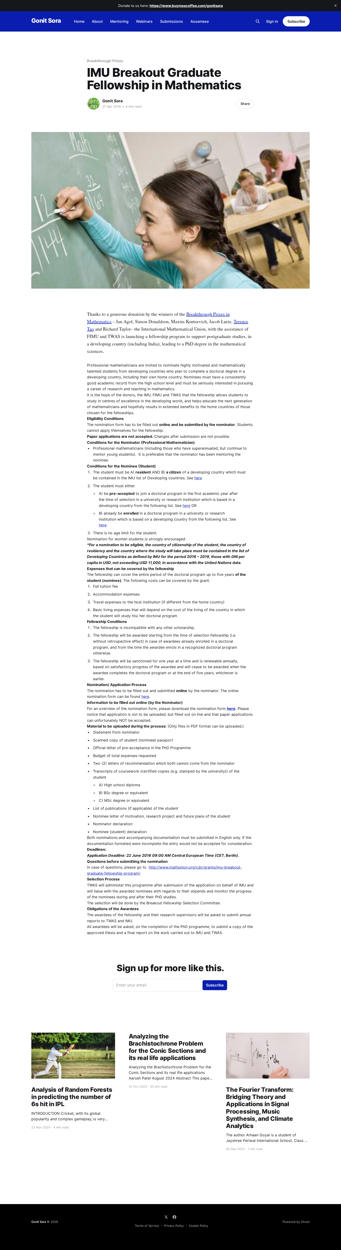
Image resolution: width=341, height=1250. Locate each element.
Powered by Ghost (296, 1222)
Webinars (144, 21)
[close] (335, 5)
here (198, 478)
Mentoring (119, 21)
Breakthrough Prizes (105, 60)
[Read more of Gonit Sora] (93, 103)
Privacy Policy (174, 1225)
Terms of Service (147, 1225)
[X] (166, 1217)
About (97, 21)
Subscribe (296, 21)
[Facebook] (174, 1217)
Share (245, 104)
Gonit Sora (46, 20)
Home (79, 21)
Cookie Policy (198, 1225)
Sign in (272, 21)
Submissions (171, 21)
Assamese (199, 21)
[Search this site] (257, 21)
